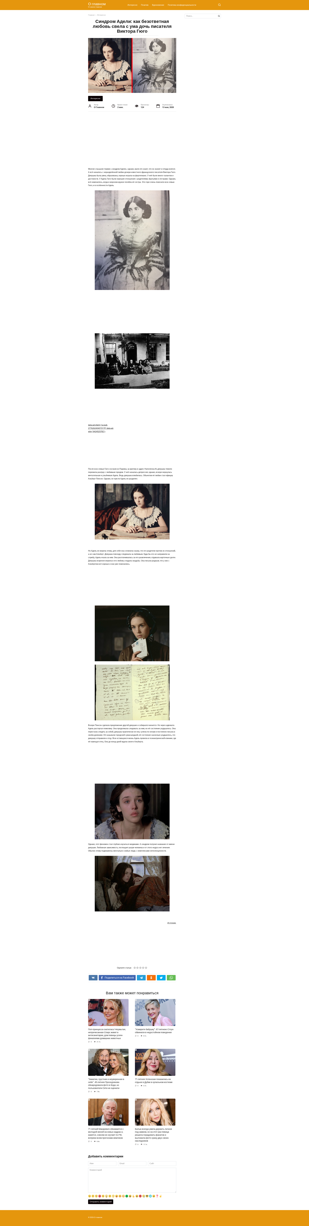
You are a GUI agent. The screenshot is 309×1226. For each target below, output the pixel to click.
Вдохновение (158, 5)
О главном (97, 4)
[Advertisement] (123, 139)
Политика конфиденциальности (182, 5)
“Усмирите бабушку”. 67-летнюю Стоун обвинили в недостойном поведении (154, 1031)
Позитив (144, 5)
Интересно (132, 5)
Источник (171, 923)
